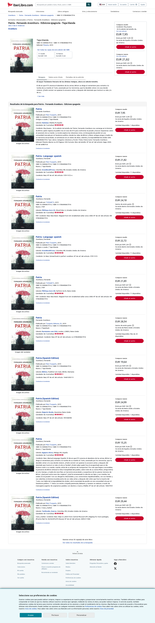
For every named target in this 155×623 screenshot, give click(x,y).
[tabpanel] (75, 89)
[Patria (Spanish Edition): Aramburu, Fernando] (22, 390)
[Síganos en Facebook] (115, 564)
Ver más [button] (41, 96)
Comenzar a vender (140, 11)
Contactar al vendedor (43, 148)
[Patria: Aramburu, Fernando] (22, 228)
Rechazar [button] (55, 615)
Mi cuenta (20, 570)
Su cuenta (123, 4)
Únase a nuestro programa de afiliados (51, 568)
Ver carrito (20, 578)
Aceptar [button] (31, 615)
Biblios (44, 372)
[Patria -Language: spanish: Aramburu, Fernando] (22, 188)
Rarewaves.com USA (49, 331)
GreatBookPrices (48, 170)
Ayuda (143, 4)
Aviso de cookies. (31, 609)
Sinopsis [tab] (41, 77)
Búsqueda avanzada (15, 11)
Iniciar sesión (112, 4)
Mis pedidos (21, 574)
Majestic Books (48, 412)
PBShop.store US (48, 210)
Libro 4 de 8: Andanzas (16, 25)
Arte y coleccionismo (89, 11)
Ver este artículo (121, 31)
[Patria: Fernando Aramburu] (22, 141)
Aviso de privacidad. (107, 609)
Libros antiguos (63, 11)
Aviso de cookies (71, 581)
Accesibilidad (70, 585)
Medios (68, 567)
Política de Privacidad (72, 574)
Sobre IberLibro (70, 563)
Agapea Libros (47, 452)
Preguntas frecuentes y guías (99, 563)
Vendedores (115, 11)
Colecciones (40, 11)
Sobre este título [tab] (56, 77)
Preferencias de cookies (93, 606)
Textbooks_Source (49, 511)
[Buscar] (88, 4)
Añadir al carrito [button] (130, 47)
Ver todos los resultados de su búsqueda (77, 542)
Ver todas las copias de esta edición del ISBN (53, 50)
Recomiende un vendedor (50, 572)
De (42, 55)
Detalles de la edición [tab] (75, 77)
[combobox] (61, 4)
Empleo (68, 570)
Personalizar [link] (81, 615)
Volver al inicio (77, 553)
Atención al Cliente (96, 567)
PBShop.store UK (48, 291)
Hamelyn (45, 123)
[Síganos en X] (115, 569)
